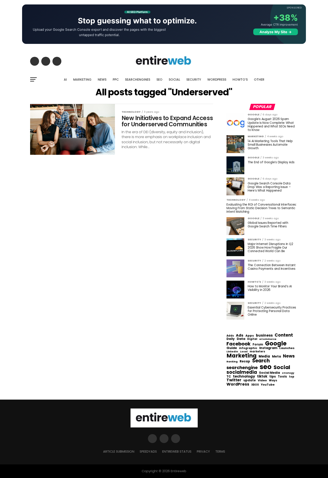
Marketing (241, 356)
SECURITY (193, 79)
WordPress (237, 384)
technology (244, 376)
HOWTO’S (240, 79)
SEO (159, 79)
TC (228, 376)
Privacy (203, 451)
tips (272, 376)
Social (282, 367)
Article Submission (118, 451)
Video (262, 380)
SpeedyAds (148, 451)
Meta (276, 356)
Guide (231, 348)
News (289, 356)
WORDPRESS (216, 79)
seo (266, 367)
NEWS (102, 79)
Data (241, 339)
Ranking (232, 362)
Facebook (238, 343)
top (291, 376)
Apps (249, 335)
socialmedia (241, 372)
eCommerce (267, 339)
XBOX (255, 385)
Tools (282, 376)
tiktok (262, 376)
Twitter (233, 380)
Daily (230, 339)
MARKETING (82, 79)
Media (264, 356)
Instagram (268, 348)
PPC (116, 79)
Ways (273, 380)
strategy (288, 373)
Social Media (269, 372)
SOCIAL (174, 79)
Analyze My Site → (275, 32)
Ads (239, 335)
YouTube (268, 384)
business (264, 335)
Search (261, 360)
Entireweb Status (176, 451)
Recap (245, 361)
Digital (252, 339)
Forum (258, 344)
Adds (230, 336)
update (249, 380)
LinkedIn (232, 352)
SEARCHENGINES (137, 79)
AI (65, 79)
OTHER (259, 79)
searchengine (242, 368)
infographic (248, 348)
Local (244, 351)
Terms (220, 451)
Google (275, 343)
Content (284, 335)
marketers (257, 351)
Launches (287, 348)
